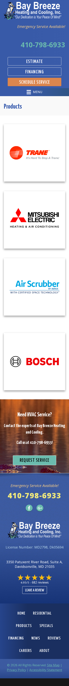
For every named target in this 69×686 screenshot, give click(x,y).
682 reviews (40, 582)
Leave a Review (34, 590)
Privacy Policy (16, 670)
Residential (42, 613)
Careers (25, 651)
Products (24, 626)
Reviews (54, 638)
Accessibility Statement (45, 670)
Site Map (53, 665)
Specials (46, 626)
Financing (16, 638)
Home (21, 613)
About (44, 651)
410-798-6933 (43, 44)
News (35, 638)
